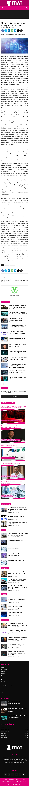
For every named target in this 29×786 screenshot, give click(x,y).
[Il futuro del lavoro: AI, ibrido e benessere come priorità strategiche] (4, 320)
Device (2, 679)
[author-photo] (14, 293)
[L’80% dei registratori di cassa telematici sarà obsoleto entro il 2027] (4, 625)
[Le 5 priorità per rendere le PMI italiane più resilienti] (4, 339)
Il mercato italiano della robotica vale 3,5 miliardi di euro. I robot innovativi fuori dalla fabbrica (17, 366)
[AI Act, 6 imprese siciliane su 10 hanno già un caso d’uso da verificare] (4, 535)
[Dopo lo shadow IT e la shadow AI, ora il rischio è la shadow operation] (4, 313)
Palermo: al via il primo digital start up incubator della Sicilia (21, 279)
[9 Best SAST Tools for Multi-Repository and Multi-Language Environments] (4, 333)
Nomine (3, 675)
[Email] (18, 30)
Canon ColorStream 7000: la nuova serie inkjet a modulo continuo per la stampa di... (17, 587)
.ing (2, 692)
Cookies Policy (11, 779)
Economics (5, 688)
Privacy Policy (17, 779)
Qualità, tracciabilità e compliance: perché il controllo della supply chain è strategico (18, 307)
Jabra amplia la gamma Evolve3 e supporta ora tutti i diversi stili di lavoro (16, 573)
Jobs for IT (5, 683)
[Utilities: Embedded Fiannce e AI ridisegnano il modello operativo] (4, 326)
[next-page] (4, 384)
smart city (7, 264)
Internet (3, 671)
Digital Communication (8, 686)
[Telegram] (15, 30)
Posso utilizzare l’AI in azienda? (16, 540)
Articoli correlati (5, 302)
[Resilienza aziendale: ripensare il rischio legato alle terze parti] (4, 352)
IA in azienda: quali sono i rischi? (16, 560)
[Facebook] (2, 30)
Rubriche (3, 681)
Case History (4, 669)
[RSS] (16, 774)
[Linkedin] (9, 30)
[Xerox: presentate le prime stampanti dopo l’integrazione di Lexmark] (4, 581)
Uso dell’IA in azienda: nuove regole (17, 547)
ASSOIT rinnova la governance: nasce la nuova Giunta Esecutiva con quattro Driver (17, 509)
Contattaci (5, 779)
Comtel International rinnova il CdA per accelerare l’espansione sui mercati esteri (18, 516)
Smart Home (12, 264)
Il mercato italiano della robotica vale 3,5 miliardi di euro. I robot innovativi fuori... (17, 599)
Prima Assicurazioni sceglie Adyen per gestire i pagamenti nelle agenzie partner (18, 632)
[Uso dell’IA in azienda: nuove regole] (4, 549)
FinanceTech (4, 694)
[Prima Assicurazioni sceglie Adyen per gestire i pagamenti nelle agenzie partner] (4, 632)
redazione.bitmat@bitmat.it (17, 765)
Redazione (23, 779)
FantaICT (5, 690)
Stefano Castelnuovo (6, 27)
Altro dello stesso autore (16, 302)
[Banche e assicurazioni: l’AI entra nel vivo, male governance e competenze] (4, 639)
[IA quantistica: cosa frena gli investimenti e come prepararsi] (4, 614)
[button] (2, 8)
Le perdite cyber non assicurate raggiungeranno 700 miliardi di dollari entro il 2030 (17, 653)
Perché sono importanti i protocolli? (9, 445)
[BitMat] (14, 3)
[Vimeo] (23, 774)
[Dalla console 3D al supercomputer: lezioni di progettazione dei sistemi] (4, 378)
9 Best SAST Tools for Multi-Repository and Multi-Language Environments (17, 333)
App (2, 677)
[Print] (21, 30)
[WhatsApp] (12, 30)
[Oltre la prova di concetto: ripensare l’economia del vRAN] (4, 346)
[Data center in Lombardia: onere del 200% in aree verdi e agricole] (4, 372)
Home (2, 20)
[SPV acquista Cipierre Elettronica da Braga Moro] (4, 524)
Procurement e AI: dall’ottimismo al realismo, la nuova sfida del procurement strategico (18, 359)
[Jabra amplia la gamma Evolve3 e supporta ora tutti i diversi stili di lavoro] (4, 574)
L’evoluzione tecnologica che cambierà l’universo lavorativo (7, 280)
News (2, 667)
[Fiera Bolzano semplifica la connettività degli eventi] (4, 703)
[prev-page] (2, 384)
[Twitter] (5, 30)
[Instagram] (9, 774)
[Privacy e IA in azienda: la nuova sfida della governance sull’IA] (4, 555)
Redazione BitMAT (11, 512)
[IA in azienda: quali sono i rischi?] (4, 562)
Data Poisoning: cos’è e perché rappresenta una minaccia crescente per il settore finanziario (17, 646)
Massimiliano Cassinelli (12, 541)
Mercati (3, 673)
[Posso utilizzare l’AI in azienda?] (4, 542)
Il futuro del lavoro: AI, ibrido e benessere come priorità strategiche (16, 320)
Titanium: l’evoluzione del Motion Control (10, 463)
